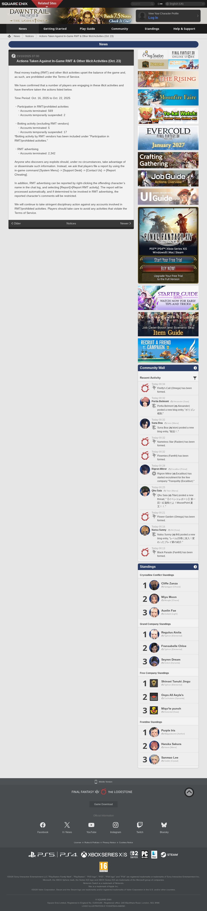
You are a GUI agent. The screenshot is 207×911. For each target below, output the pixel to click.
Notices (71, 223)
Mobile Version (105, 782)
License (77, 842)
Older (17, 223)
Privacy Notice (109, 842)
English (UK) (176, 3)
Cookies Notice (126, 842)
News (69, 832)
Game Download (103, 804)
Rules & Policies (91, 842)
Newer (124, 223)
